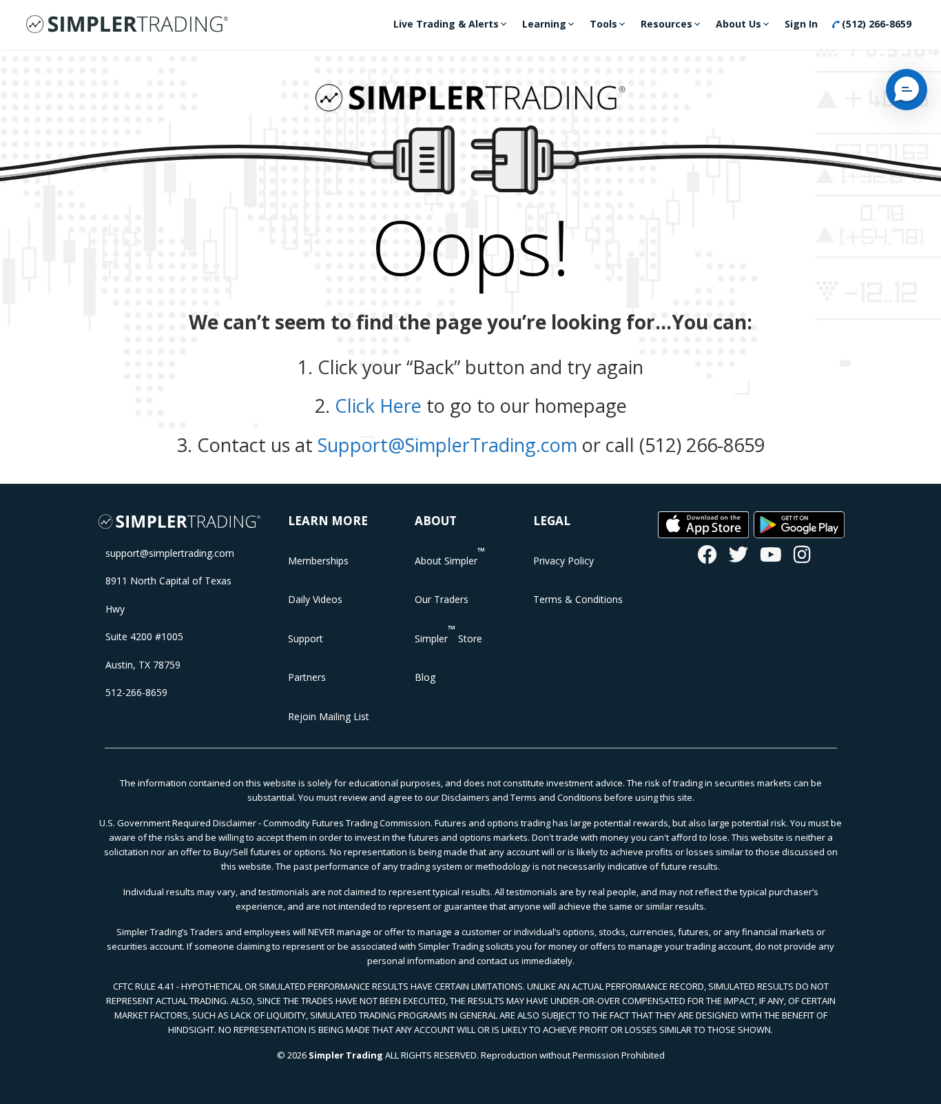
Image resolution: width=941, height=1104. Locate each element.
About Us (738, 23)
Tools (603, 23)
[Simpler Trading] (127, 25)
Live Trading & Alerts (446, 23)
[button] (906, 89)
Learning (544, 23)
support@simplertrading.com (169, 553)
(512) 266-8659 (875, 23)
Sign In (801, 23)
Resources (666, 23)
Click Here (378, 405)
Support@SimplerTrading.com (447, 445)
